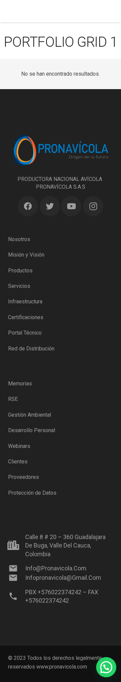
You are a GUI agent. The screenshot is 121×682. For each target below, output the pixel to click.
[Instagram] (93, 206)
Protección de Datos (32, 493)
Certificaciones (25, 317)
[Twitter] (50, 206)
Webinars (19, 446)
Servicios (19, 286)
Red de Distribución (31, 348)
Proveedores (23, 477)
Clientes (18, 461)
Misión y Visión (26, 255)
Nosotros (19, 239)
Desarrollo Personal (31, 430)
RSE (13, 399)
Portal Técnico (25, 333)
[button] (106, 667)
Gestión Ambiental (29, 415)
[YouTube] (71, 206)
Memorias (20, 383)
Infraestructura (25, 301)
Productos (20, 270)
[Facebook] (28, 206)
